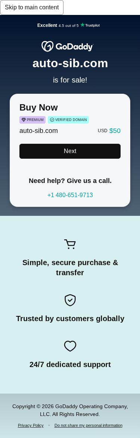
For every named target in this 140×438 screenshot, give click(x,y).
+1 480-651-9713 (70, 195)
